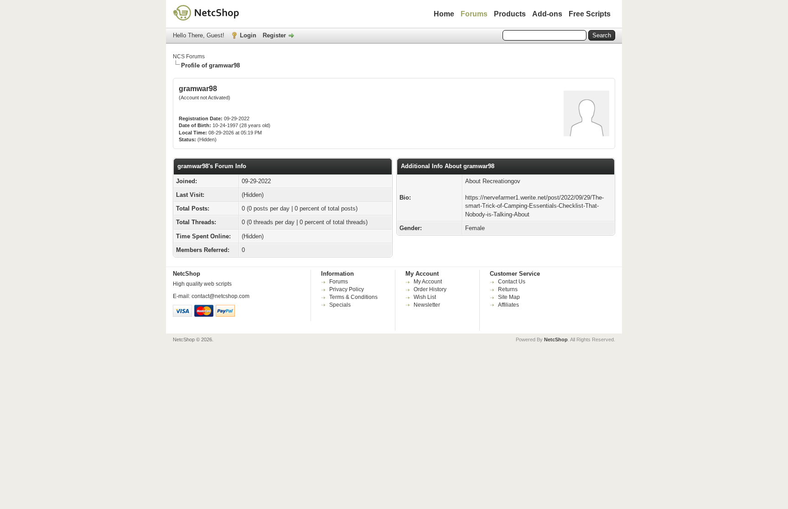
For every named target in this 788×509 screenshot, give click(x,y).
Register (274, 35)
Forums (474, 14)
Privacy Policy (346, 289)
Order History (430, 289)
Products (510, 14)
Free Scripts (590, 14)
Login (248, 35)
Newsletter (427, 305)
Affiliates (508, 305)
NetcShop (556, 339)
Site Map (509, 297)
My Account (428, 281)
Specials (340, 305)
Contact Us (511, 281)
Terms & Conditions (353, 297)
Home (444, 14)
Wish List (425, 297)
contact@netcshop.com (220, 296)
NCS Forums (189, 56)
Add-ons (547, 14)
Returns (508, 289)
